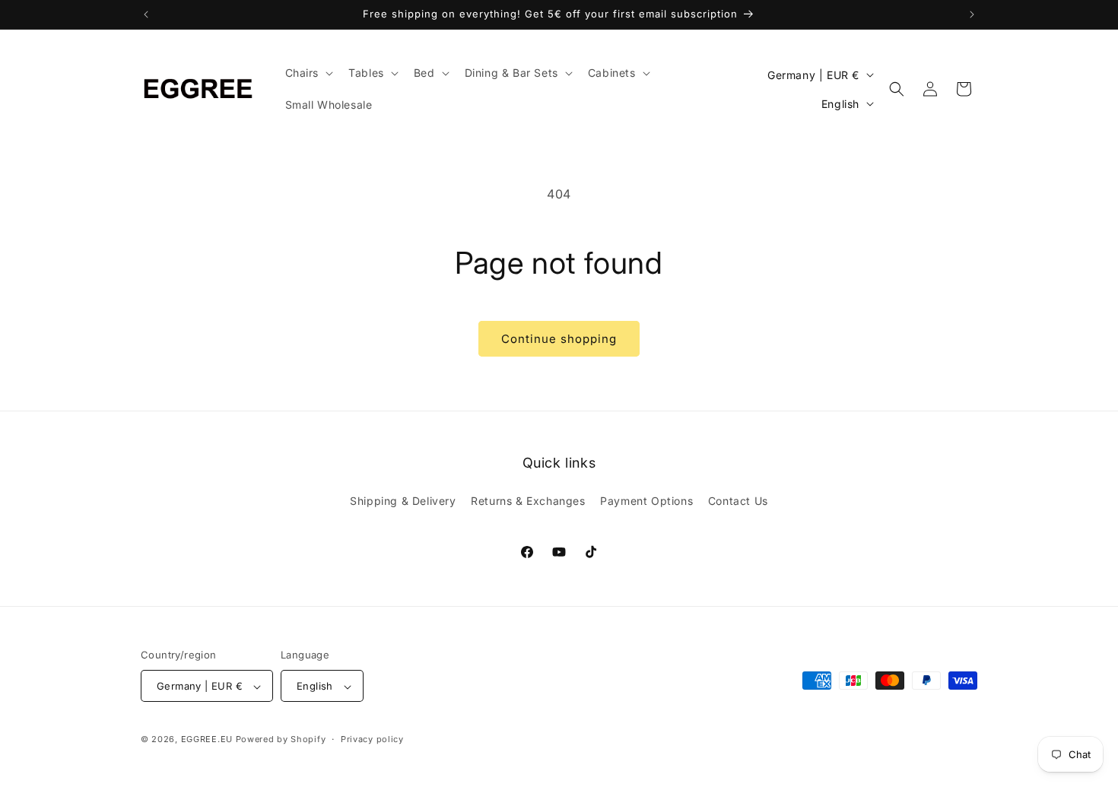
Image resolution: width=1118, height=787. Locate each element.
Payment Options (646, 499)
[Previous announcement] (146, 14)
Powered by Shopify (281, 740)
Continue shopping (559, 339)
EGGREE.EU (207, 740)
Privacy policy (372, 739)
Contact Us (738, 499)
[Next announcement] (972, 14)
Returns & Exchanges (528, 499)
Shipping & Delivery (403, 499)
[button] (308, 73)
